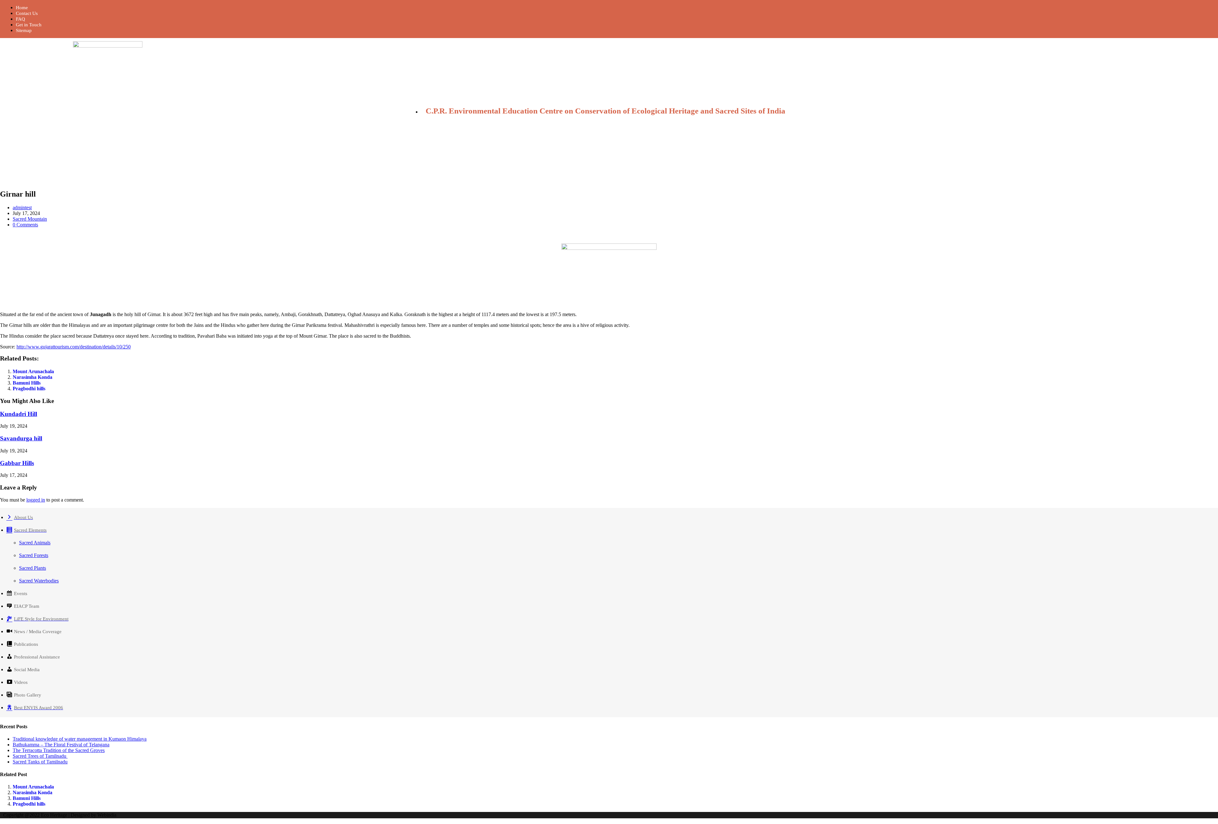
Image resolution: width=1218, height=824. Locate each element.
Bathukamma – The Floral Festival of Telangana (61, 744)
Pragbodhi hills (29, 388)
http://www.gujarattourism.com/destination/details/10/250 (73, 346)
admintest (22, 207)
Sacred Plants (32, 568)
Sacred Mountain (30, 219)
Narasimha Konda (32, 377)
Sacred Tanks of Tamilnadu (40, 761)
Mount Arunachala (33, 371)
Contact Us (27, 13)
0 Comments (25, 224)
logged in (35, 500)
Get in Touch (29, 24)
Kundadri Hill (18, 414)
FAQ (20, 19)
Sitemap (24, 30)
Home (22, 7)
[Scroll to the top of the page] (2, 821)
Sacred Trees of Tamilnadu (40, 756)
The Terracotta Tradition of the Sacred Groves (59, 750)
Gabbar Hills (17, 463)
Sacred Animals (34, 542)
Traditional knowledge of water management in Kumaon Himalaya (80, 739)
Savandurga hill (21, 438)
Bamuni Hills (27, 383)
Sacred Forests (33, 555)
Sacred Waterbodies (39, 580)
